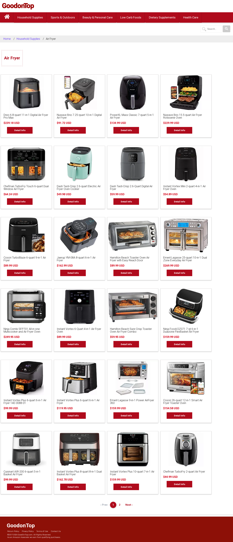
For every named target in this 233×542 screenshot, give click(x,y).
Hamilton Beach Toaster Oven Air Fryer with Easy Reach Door (129, 259)
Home (7, 38)
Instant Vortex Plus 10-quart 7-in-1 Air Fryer (132, 473)
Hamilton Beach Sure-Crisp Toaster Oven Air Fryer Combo (131, 330)
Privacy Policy (28, 531)
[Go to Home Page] (7, 17)
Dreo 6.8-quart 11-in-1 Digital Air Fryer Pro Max (26, 116)
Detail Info (19, 130)
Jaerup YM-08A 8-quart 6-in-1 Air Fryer (76, 259)
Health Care (190, 17)
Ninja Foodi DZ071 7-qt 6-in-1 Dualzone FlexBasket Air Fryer (181, 330)
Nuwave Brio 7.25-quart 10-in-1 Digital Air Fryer (79, 116)
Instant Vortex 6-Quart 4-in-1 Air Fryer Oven (79, 330)
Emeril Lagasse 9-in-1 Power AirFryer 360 (132, 402)
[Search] (226, 28)
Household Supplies (30, 17)
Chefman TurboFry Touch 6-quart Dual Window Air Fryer (26, 188)
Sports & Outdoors (63, 17)
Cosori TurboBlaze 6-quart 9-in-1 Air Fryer (25, 259)
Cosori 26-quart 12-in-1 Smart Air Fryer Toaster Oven (182, 402)
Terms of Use (42, 531)
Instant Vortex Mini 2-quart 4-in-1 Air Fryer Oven (184, 188)
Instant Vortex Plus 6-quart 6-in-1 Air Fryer (78, 402)
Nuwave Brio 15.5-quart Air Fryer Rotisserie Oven (182, 116)
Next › (129, 504)
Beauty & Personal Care (98, 17)
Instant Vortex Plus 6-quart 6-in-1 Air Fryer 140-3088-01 (25, 402)
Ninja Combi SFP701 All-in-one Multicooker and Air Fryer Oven (22, 330)
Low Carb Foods (130, 17)
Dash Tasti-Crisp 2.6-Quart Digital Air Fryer (131, 188)
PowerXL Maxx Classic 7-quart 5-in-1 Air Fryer (132, 116)
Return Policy (13, 531)
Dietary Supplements (162, 17)
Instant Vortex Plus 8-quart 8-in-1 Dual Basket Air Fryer (79, 473)
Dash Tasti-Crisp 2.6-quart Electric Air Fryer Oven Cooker (79, 188)
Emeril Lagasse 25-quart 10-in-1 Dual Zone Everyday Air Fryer (185, 259)
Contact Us (56, 531)
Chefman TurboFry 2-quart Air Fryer (184, 471)
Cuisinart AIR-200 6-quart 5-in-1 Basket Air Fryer (22, 473)
